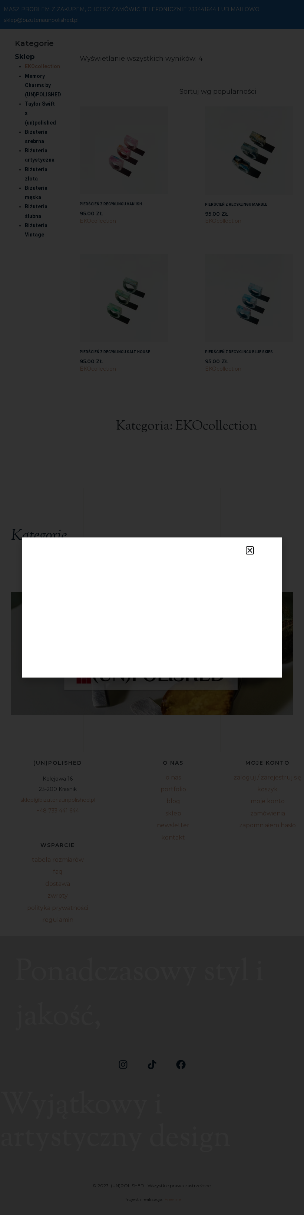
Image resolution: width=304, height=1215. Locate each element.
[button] (250, 550)
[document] (152, 607)
